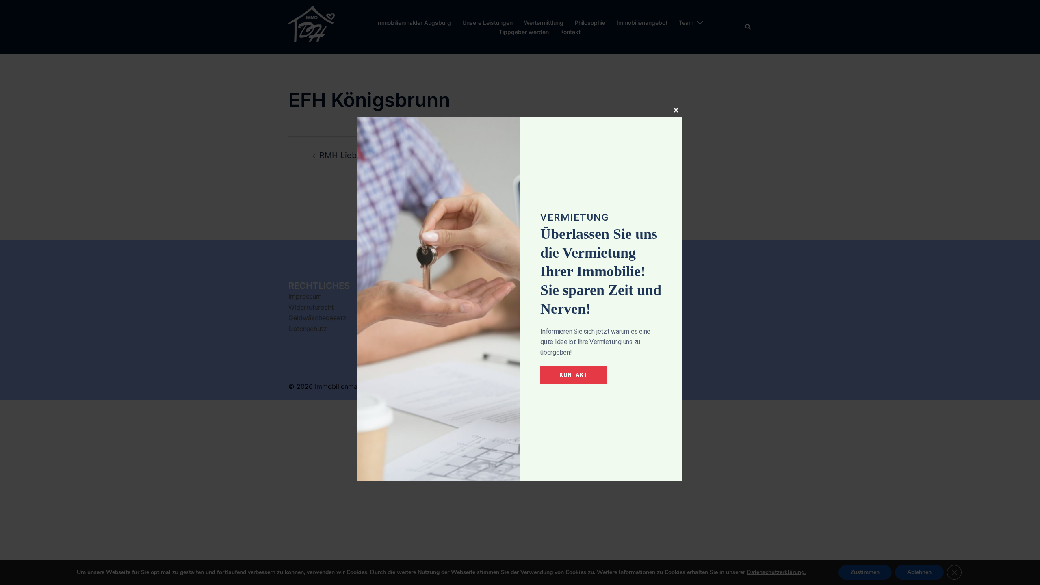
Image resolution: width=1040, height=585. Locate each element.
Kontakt (573, 375)
